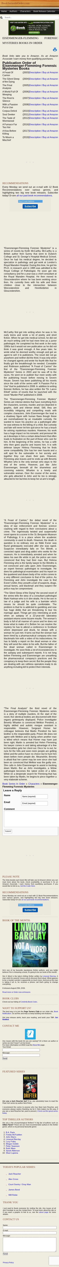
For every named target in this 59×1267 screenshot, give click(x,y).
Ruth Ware (10, 1148)
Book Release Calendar (44, 11)
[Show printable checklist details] (55, 49)
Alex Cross (13, 1179)
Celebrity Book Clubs (29, 1002)
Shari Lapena (12, 1153)
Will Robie (12, 1195)
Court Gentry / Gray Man (19, 1184)
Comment (9, 809)
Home (4, 11)
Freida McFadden (14, 1135)
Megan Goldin (12, 1144)
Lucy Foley (11, 1141)
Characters (25, 11)
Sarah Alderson (13, 1150)
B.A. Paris (10, 1132)
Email (7, 802)
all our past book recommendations (34, 195)
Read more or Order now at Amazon (16, 992)
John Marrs (11, 1137)
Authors (13, 11)
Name (7, 795)
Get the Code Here (27, 886)
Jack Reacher (14, 1174)
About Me (36, 1045)
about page (43, 1212)
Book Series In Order (13, 784)
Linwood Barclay (49, 976)
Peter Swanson (13, 1146)
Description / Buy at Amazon (43, 72)
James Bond (14, 1189)
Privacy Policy (8, 1263)
